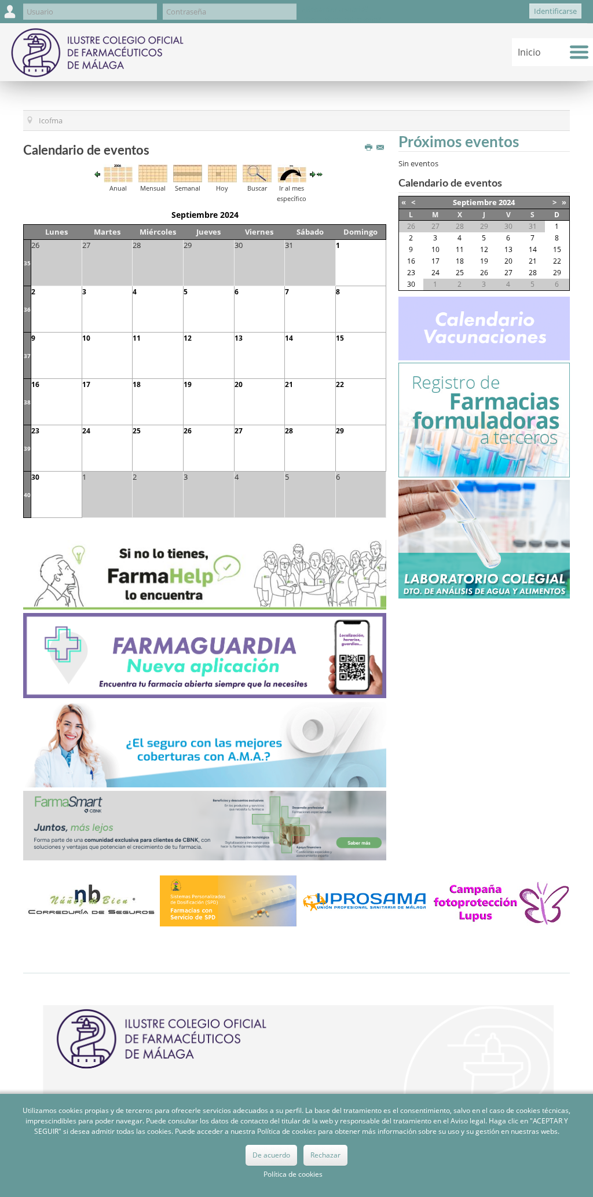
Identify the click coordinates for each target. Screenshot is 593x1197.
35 (27, 263)
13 (239, 338)
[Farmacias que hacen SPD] (228, 900)
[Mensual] (152, 172)
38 (27, 402)
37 (27, 356)
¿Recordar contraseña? (341, 19)
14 (289, 338)
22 (340, 384)
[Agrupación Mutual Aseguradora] (204, 744)
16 (35, 384)
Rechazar (325, 1155)
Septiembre (475, 202)
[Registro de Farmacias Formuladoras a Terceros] (484, 419)
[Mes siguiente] (313, 174)
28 (289, 431)
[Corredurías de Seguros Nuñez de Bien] (91, 900)
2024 (507, 202)
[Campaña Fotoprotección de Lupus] (501, 900)
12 (188, 338)
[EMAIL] (381, 148)
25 (137, 431)
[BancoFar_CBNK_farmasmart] (204, 824)
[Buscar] (257, 172)
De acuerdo (271, 1155)
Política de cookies (293, 1174)
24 (86, 431)
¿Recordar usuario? (335, 8)
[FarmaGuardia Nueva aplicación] (204, 654)
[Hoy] (222, 172)
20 (239, 384)
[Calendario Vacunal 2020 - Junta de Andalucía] (484, 328)
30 (35, 477)
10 (86, 338)
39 (27, 448)
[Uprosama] (364, 900)
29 (340, 431)
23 (35, 431)
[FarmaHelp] (204, 574)
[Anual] (118, 172)
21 (289, 384)
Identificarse (555, 11)
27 (239, 431)
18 (137, 384)
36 (27, 309)
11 (137, 338)
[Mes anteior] (97, 174)
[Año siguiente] (320, 174)
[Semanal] (187, 172)
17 (86, 384)
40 (27, 495)
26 (188, 431)
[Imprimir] (370, 148)
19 (188, 384)
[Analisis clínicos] (484, 538)
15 (340, 338)
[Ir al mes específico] (291, 172)
